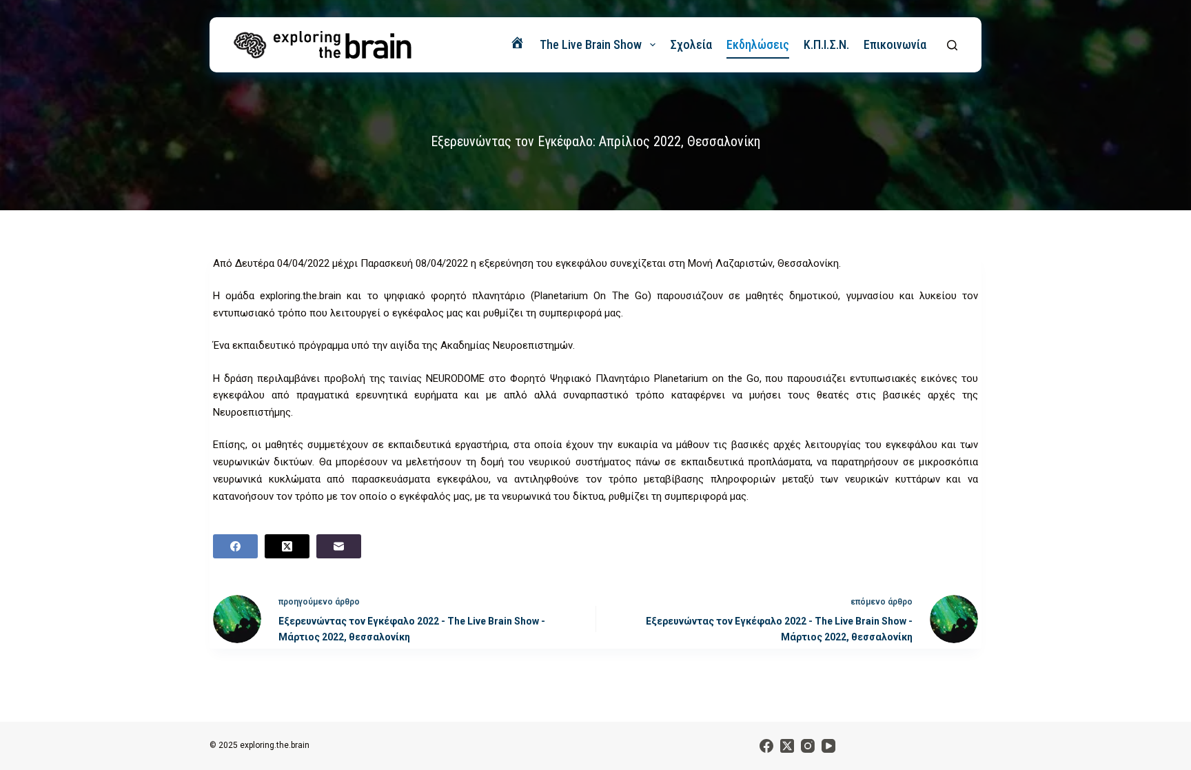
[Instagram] (808, 746)
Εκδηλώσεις (757, 44)
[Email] (338, 546)
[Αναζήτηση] (952, 45)
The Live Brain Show (591, 44)
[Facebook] (235, 546)
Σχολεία (691, 44)
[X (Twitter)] (287, 546)
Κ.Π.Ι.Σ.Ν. (826, 44)
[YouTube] (828, 746)
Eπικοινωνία (895, 44)
